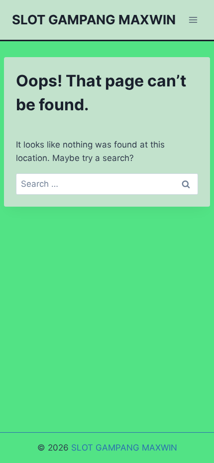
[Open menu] (193, 19)
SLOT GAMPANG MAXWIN (124, 448)
